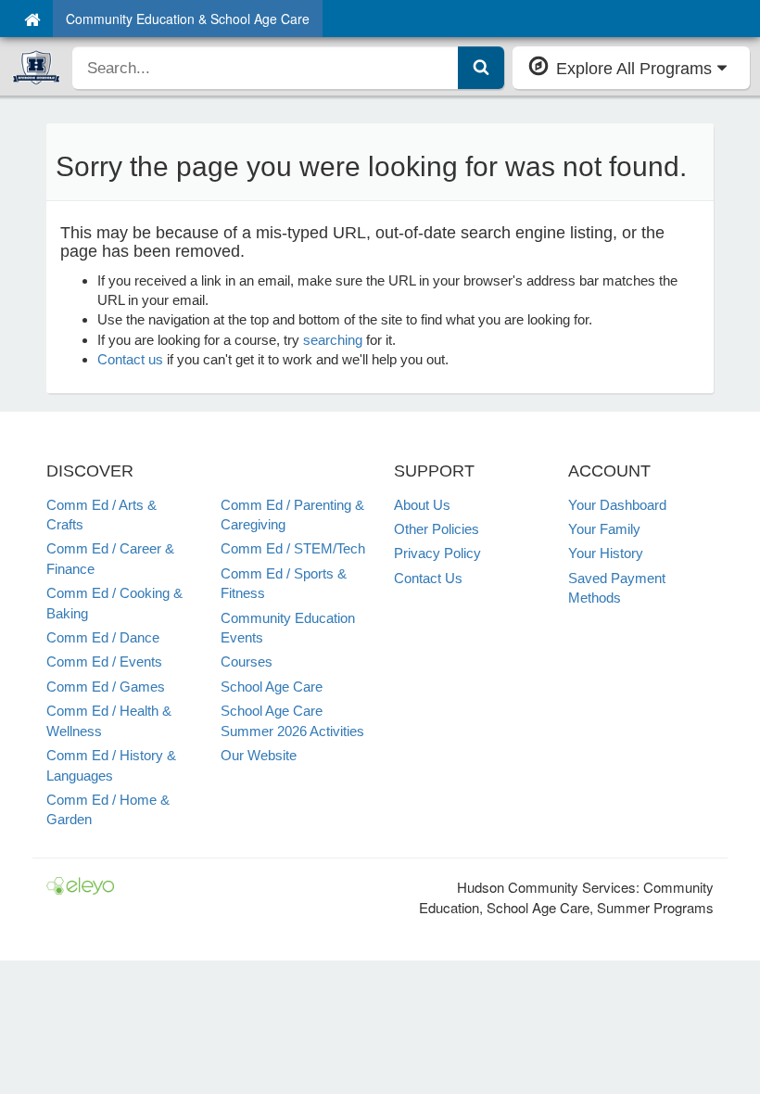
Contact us (130, 359)
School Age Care (272, 686)
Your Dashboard (617, 505)
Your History (605, 553)
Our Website (259, 755)
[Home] (32, 18)
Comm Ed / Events (104, 661)
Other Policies (436, 529)
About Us (422, 505)
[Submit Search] (481, 67)
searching (332, 340)
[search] (265, 67)
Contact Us (428, 578)
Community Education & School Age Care (188, 18)
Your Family (604, 529)
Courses (246, 661)
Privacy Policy (437, 553)
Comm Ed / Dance (102, 637)
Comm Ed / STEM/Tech (293, 548)
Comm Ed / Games (105, 686)
